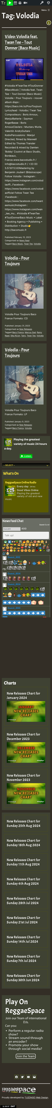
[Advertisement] (26, 646)
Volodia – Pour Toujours (17, 261)
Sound (42, 525)
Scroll (47, 525)
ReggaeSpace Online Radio (20, 482)
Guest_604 (14, 573)
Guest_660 (13, 608)
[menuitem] (3, 3)
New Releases (25, 329)
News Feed (24, 240)
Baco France (18, 332)
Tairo (23, 335)
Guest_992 (13, 557)
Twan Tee (28, 244)
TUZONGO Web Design (36, 1097)
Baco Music (17, 244)
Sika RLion (15, 335)
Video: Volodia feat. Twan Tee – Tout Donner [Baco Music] (22, 42)
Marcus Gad (30, 332)
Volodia (37, 244)
